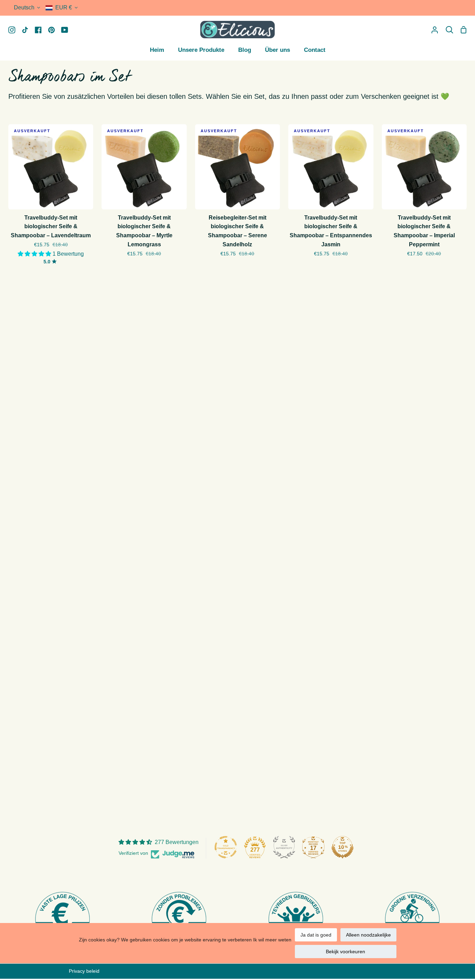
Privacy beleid (84, 971)
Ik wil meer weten (272, 939)
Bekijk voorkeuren (345, 951)
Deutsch (24, 7)
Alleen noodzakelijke (368, 935)
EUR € (63, 7)
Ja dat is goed (315, 935)
